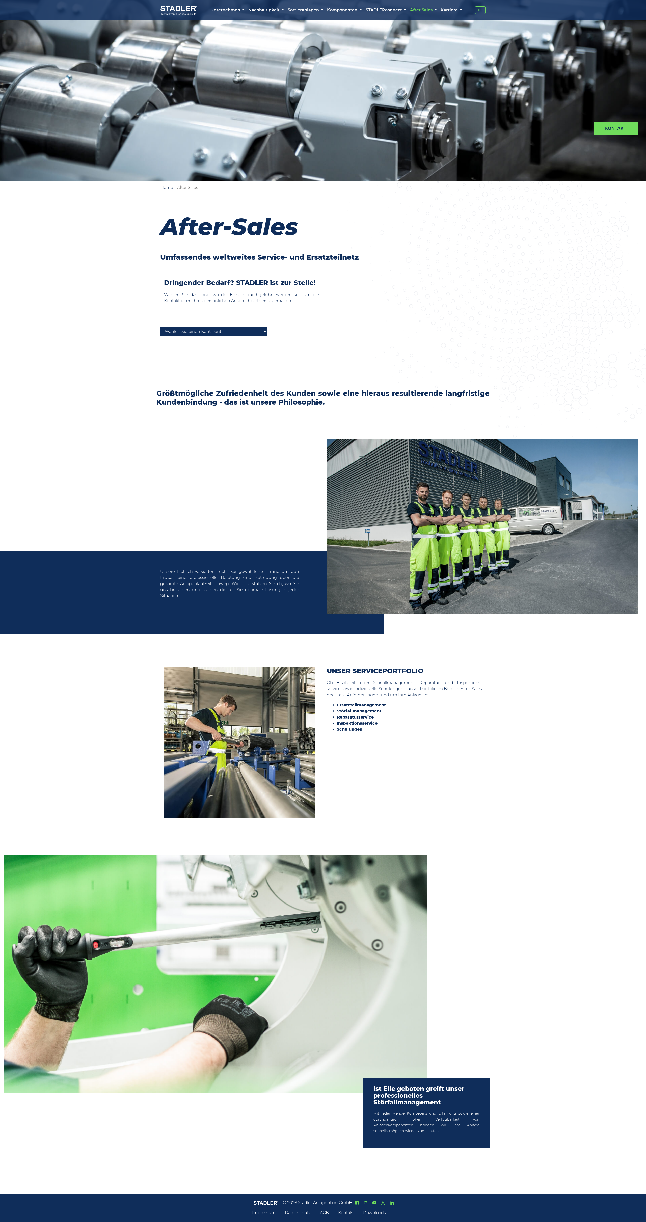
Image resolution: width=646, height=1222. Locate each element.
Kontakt (346, 1212)
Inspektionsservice (357, 723)
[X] (383, 1202)
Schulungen (349, 729)
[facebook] (357, 1202)
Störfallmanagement (359, 711)
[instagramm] (391, 1202)
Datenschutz (298, 1212)
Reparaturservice (355, 717)
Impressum (264, 1212)
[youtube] (374, 1202)
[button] (227, 10)
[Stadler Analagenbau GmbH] (178, 10)
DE (479, 10)
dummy (616, 128)
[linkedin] (365, 1202)
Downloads (374, 1212)
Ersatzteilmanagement (361, 705)
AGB (324, 1212)
